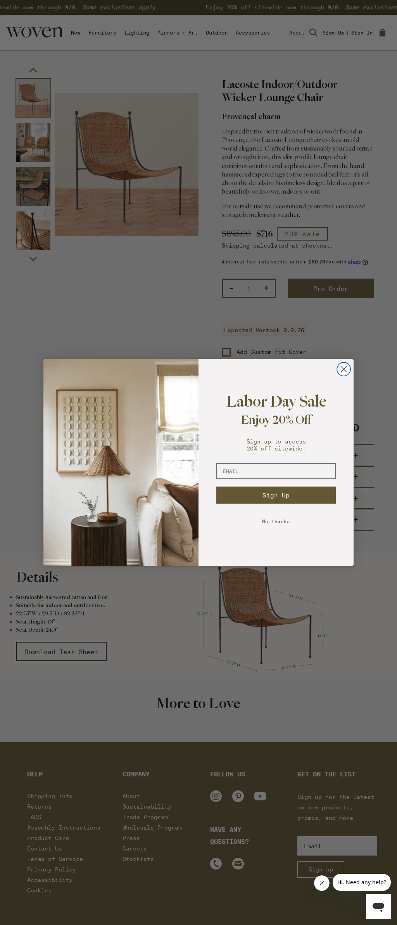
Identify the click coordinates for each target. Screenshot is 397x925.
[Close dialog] (343, 369)
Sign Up (276, 495)
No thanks (276, 521)
